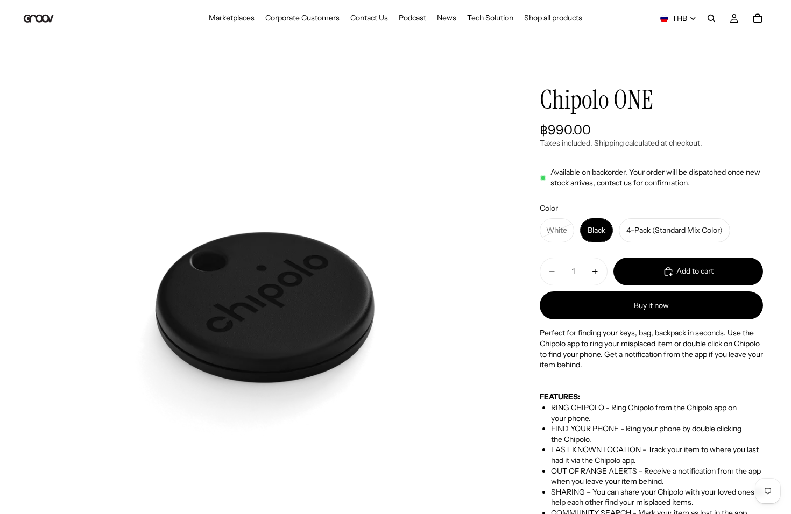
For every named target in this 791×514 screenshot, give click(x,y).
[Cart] (757, 18)
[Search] (711, 18)
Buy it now (651, 305)
